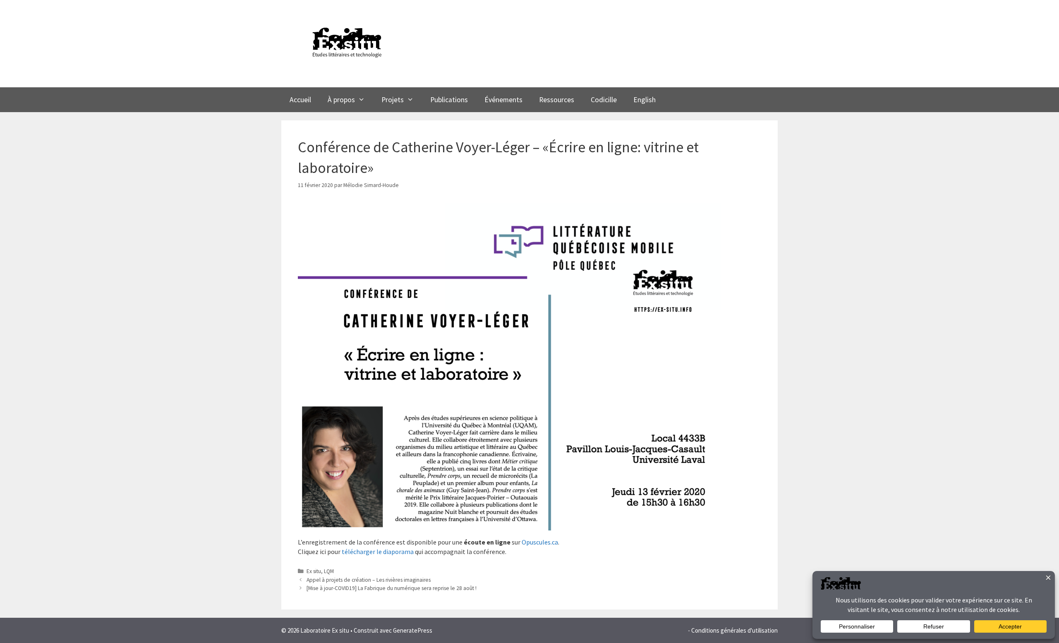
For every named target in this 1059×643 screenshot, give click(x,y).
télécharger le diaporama (378, 551)
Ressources (556, 99)
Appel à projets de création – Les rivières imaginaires (369, 579)
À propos (341, 99)
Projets (392, 99)
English (644, 99)
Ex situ (314, 571)
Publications (449, 99)
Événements (503, 99)
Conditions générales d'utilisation (734, 630)
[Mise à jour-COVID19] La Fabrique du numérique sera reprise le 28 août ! (392, 588)
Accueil (300, 99)
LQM (329, 571)
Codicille (604, 99)
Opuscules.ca (540, 542)
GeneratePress (412, 630)
